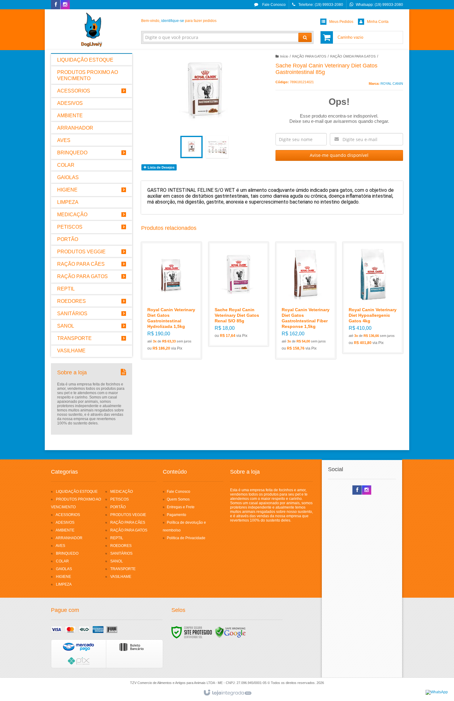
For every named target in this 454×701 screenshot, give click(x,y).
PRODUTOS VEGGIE (128, 515)
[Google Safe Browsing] (230, 632)
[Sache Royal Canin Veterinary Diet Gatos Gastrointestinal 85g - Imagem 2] (217, 147)
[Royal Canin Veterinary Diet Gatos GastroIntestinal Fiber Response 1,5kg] (305, 300)
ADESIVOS (65, 522)
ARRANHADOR (69, 538)
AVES (60, 546)
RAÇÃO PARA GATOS (309, 56)
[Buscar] (305, 37)
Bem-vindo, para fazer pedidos (178, 21)
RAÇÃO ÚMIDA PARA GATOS (353, 56)
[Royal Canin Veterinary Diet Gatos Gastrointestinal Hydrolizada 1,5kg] (171, 300)
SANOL (116, 561)
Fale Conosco (273, 4)
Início (284, 56)
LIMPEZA (64, 584)
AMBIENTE (65, 530)
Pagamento (176, 515)
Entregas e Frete (181, 507)
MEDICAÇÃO (121, 491)
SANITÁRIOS (121, 553)
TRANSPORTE (123, 569)
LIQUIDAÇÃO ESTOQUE (77, 491)
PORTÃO (118, 507)
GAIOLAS (64, 569)
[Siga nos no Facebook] (55, 5)
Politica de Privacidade (186, 538)
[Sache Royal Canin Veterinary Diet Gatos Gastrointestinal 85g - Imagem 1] (191, 147)
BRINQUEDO (67, 553)
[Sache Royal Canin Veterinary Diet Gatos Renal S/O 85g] (238, 294)
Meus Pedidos (341, 21)
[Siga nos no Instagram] (65, 5)
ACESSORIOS (68, 515)
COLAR (62, 561)
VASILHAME (120, 576)
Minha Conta (378, 21)
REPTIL (116, 538)
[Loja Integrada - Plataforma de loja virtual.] (227, 693)
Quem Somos (178, 499)
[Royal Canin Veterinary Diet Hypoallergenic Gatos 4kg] (372, 297)
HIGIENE (63, 576)
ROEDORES (121, 546)
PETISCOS (119, 499)
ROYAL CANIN (391, 83)
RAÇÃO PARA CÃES (127, 522)
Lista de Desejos (160, 167)
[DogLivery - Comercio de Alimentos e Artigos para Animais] (91, 29)
